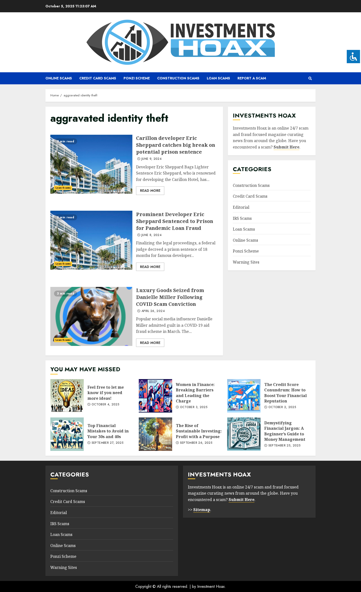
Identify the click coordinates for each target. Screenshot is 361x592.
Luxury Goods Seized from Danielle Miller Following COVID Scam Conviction (91, 316)
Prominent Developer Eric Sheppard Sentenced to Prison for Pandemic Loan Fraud (91, 240)
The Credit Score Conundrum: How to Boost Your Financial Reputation (244, 396)
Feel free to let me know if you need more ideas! (67, 396)
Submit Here (286, 147)
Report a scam (251, 78)
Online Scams (58, 78)
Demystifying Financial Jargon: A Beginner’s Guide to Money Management (244, 434)
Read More (150, 190)
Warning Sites (246, 262)
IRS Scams (242, 218)
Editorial (241, 207)
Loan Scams (218, 78)
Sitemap (201, 509)
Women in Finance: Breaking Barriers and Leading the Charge (155, 396)
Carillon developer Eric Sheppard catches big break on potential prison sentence (91, 164)
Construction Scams (178, 78)
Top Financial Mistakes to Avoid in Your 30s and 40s (67, 434)
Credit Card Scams (97, 78)
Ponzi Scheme (137, 78)
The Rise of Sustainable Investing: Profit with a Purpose (155, 434)
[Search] (310, 78)
